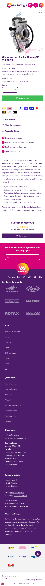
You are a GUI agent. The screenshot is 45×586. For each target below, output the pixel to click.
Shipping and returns (13, 405)
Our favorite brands (12, 282)
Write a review (22, 236)
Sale (6, 369)
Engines (8, 342)
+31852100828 (20, 495)
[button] (2, 5)
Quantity (5, 85)
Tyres (7, 348)
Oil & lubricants (10, 353)
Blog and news (11, 389)
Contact (8, 421)
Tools (7, 358)
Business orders (11, 411)
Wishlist (8, 400)
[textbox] (4, 583)
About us (8, 395)
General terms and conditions (9, 577)
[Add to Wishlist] (40, 13)
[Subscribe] (37, 257)
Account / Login (11, 384)
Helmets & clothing (12, 331)
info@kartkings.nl (17, 492)
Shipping (12, 81)
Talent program (11, 416)
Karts (7, 364)
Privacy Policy (30, 580)
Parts (7, 337)
